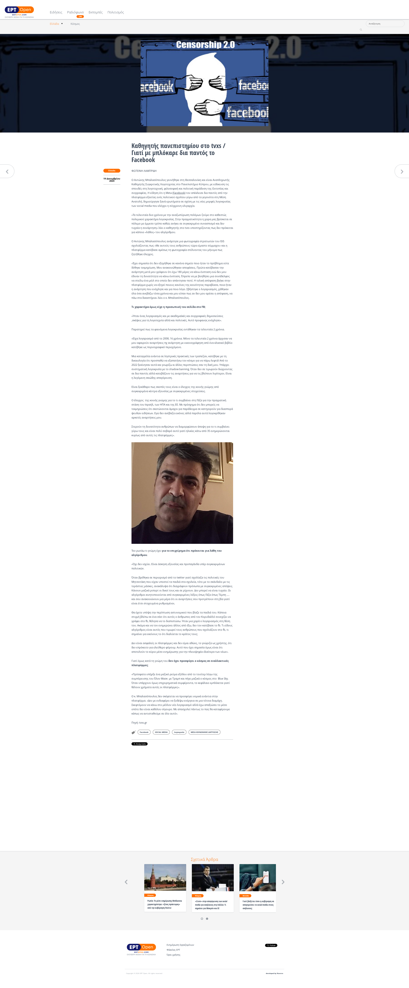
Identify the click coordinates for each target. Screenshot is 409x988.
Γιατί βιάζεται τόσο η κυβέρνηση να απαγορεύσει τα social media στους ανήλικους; (258, 905)
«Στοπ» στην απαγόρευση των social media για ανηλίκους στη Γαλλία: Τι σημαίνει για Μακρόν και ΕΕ (211, 905)
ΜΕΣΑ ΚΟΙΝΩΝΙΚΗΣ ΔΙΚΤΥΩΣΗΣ (204, 732)
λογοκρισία (179, 732)
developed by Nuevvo (274, 973)
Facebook (179, 193)
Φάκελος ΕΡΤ (173, 949)
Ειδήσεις (56, 12)
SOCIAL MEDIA (161, 732)
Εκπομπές (96, 12)
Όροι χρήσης (173, 954)
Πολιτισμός (116, 12)
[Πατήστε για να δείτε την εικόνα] (204, 83)
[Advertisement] (182, 794)
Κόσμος (75, 24)
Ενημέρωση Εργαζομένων (180, 944)
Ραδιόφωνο (75, 14)
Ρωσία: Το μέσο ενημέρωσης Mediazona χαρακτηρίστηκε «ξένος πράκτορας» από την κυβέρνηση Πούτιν (164, 904)
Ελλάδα (54, 24)
